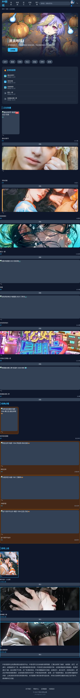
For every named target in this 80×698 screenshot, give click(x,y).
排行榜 (37, 3)
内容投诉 (51, 689)
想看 (40, 144)
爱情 (19, 62)
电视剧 (17, 3)
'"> (10, 124)
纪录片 (29, 3)
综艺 (23, 3)
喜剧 (12, 62)
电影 (11, 3)
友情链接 (44, 689)
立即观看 (12, 50)
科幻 (27, 62)
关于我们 (28, 689)
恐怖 (42, 62)
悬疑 (34, 62)
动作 (5, 62)
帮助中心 (36, 689)
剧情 (49, 62)
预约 (40, 584)
